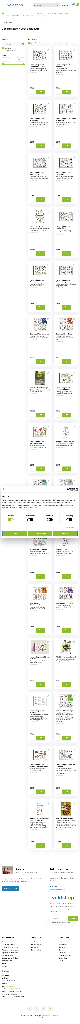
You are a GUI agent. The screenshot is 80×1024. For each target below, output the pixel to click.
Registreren (34, 942)
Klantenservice (7, 961)
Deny (15, 533)
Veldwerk (62, 942)
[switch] (30, 519)
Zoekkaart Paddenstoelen (36, 604)
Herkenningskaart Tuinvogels (37, 119)
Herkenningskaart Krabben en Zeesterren (39, 765)
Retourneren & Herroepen (10, 950)
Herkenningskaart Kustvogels (63, 173)
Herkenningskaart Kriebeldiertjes (63, 227)
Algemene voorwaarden (10, 952)
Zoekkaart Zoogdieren (64, 603)
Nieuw (61, 961)
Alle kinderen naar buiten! (66, 657)
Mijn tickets (34, 947)
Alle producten (8, 22)
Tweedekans (63, 958)
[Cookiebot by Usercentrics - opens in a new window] (68, 489)
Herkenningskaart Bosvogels (37, 281)
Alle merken (8, 48)
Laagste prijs (52, 43)
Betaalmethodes (7, 942)
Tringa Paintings (10, 50)
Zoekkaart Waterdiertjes (39, 334)
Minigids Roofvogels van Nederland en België (39, 819)
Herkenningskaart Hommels (63, 65)
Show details (69, 527)
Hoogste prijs (63, 43)
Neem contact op (10, 888)
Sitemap (4, 966)
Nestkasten (63, 944)
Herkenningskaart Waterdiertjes (37, 173)
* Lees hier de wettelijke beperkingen (60, 922)
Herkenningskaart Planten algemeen (63, 388)
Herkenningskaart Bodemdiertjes (63, 281)
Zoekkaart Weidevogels (65, 711)
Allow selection (40, 533)
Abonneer (73, 918)
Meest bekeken (40, 43)
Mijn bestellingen (36, 944)
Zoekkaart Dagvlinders (65, 334)
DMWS (43, 1015)
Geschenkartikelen (65, 955)
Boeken (61, 950)
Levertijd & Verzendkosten (10, 947)
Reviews (5, 963)
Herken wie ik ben (36, 226)
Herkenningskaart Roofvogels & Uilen (37, 65)
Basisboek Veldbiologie (39, 388)
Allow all (65, 533)
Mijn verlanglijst (36, 950)
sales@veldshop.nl (57, 889)
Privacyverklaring (7, 955)
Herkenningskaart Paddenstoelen (37, 442)
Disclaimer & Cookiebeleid (10, 958)
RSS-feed (56, 1015)
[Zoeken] (57, 5)
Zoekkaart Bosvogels (38, 549)
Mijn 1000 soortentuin (64, 818)
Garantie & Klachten (8, 944)
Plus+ (49, 1015)
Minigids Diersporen (63, 549)
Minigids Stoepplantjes (65, 441)
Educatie (62, 952)
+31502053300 (55, 887)
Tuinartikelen (63, 947)
